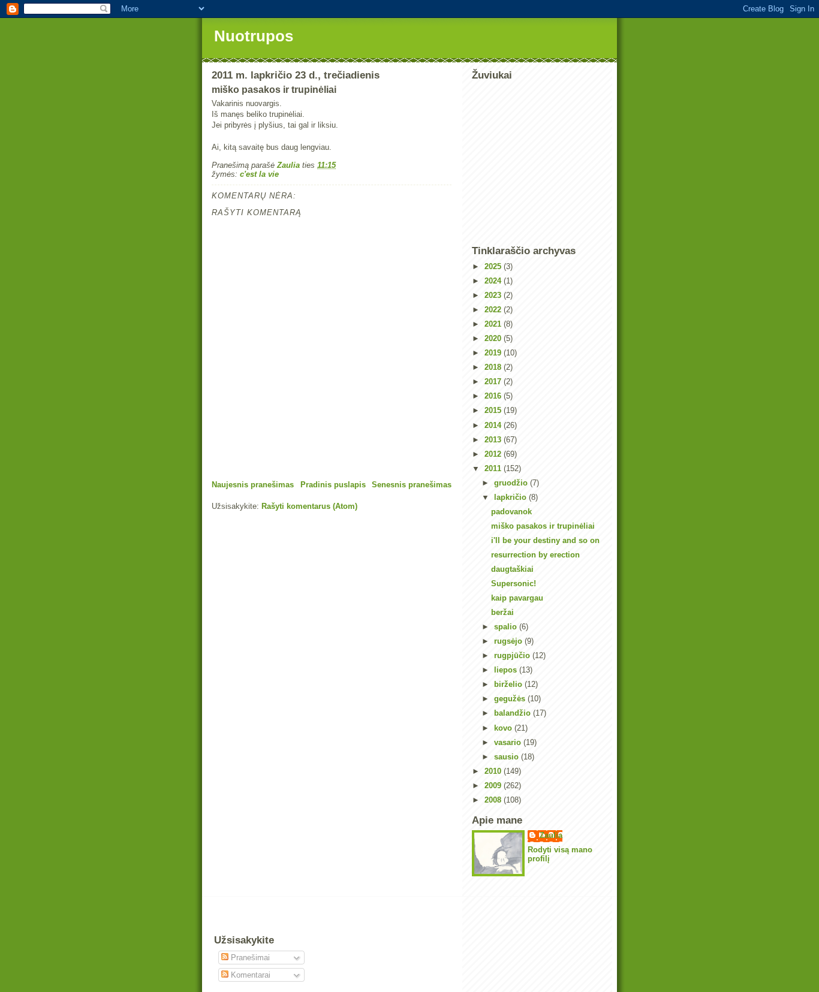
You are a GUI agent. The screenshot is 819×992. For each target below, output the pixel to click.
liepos (506, 669)
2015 (494, 410)
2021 (494, 323)
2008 (494, 799)
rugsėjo (509, 641)
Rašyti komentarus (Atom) (309, 506)
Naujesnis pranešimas (253, 484)
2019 (494, 352)
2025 (494, 266)
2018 (494, 367)
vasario (508, 742)
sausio (507, 756)
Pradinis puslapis (333, 484)
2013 (494, 439)
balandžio (513, 712)
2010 (494, 771)
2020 (494, 338)
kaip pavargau (517, 597)
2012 (494, 454)
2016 (494, 395)
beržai (502, 612)
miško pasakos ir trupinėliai (543, 525)
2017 (494, 381)
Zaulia (551, 835)
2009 (494, 785)
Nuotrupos (253, 36)
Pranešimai (249, 957)
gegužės (511, 698)
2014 (494, 425)
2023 (494, 295)
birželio (509, 684)
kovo (504, 727)
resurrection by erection (535, 554)
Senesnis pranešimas (411, 484)
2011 (494, 468)
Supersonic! (513, 583)
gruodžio (512, 482)
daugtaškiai (512, 569)
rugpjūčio (513, 655)
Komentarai (249, 974)
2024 (494, 280)
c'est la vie (259, 174)
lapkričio (511, 497)
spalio (506, 626)
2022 (494, 309)
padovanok (511, 511)
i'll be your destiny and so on (545, 540)
